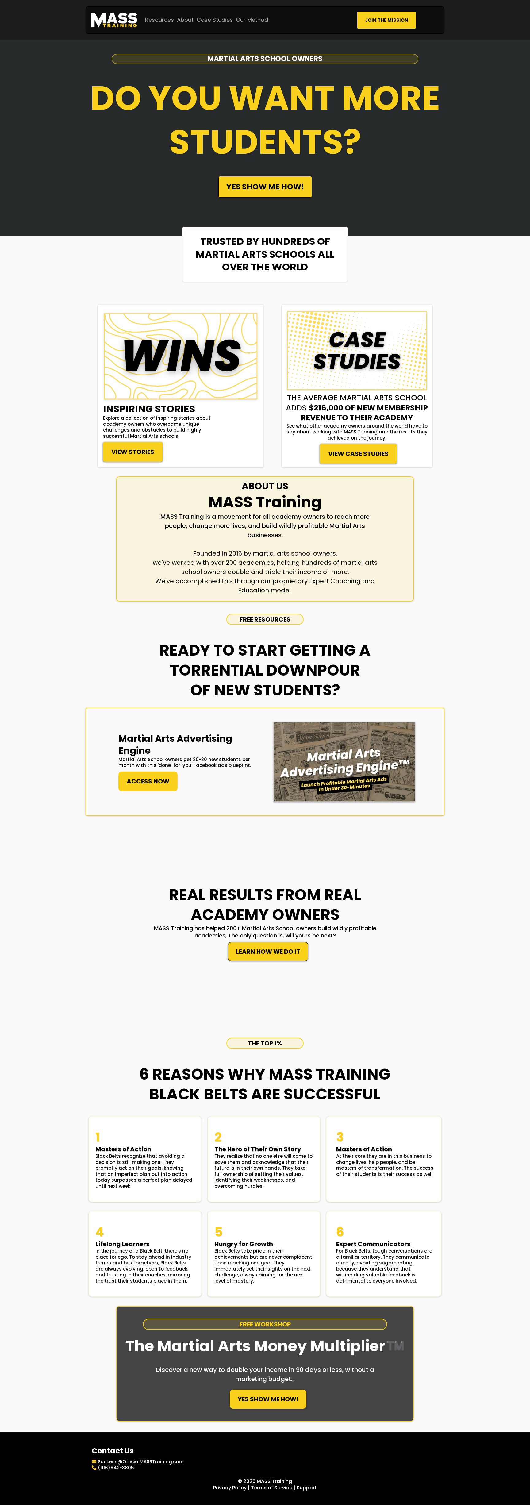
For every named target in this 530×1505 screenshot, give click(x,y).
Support (307, 1487)
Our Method (252, 20)
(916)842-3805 (116, 1468)
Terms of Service (271, 1487)
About (185, 20)
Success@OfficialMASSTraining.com (141, 1461)
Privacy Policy (230, 1487)
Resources (159, 20)
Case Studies (215, 20)
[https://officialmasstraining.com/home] (114, 20)
